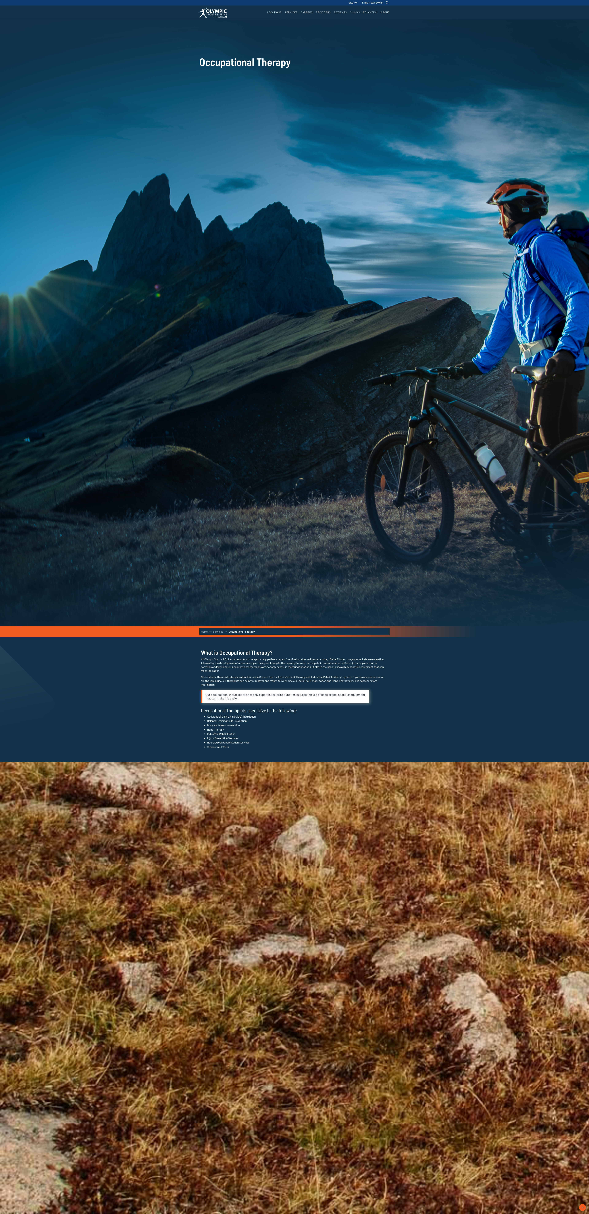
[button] (274, 12)
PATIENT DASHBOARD (372, 2)
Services (218, 631)
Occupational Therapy (242, 631)
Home (204, 631)
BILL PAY (353, 2)
